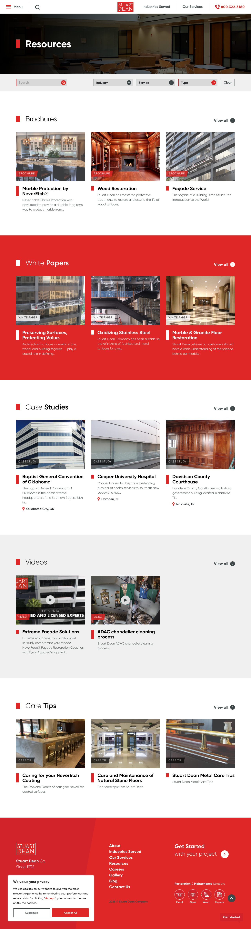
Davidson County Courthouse (191, 479)
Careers (116, 869)
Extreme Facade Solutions (50, 632)
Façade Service (189, 188)
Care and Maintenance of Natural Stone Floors (125, 777)
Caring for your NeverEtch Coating (50, 777)
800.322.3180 (233, 7)
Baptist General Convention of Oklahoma (53, 479)
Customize (31, 912)
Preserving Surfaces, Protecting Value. (44, 335)
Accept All (70, 912)
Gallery (116, 875)
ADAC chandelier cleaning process (126, 634)
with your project (196, 850)
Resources (118, 863)
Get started (231, 917)
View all (221, 120)
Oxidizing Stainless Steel (123, 332)
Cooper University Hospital (126, 477)
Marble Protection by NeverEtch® (45, 191)
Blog (113, 880)
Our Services (193, 7)
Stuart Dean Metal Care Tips (203, 775)
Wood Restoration (117, 188)
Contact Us (119, 886)
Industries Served (156, 7)
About (115, 845)
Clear (228, 82)
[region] (51, 898)
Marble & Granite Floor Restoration (197, 335)
